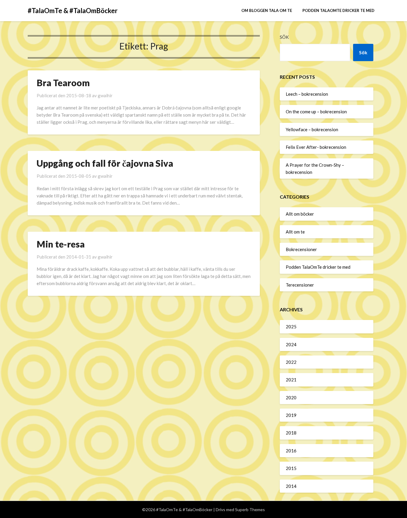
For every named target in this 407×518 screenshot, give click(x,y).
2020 (291, 397)
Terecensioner (300, 284)
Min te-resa (61, 244)
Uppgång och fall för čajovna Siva (105, 163)
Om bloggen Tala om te (266, 10)
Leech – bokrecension (307, 94)
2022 (291, 362)
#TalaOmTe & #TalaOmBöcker (73, 11)
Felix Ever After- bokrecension (316, 147)
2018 (291, 432)
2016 (291, 450)
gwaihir (105, 95)
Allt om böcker (300, 214)
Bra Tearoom (63, 82)
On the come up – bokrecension (316, 111)
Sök (284, 37)
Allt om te (295, 231)
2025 (291, 326)
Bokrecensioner (301, 249)
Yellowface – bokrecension (312, 129)
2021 (291, 379)
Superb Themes (250, 509)
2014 (291, 486)
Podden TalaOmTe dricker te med (338, 10)
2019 (291, 415)
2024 (291, 344)
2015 (291, 468)
